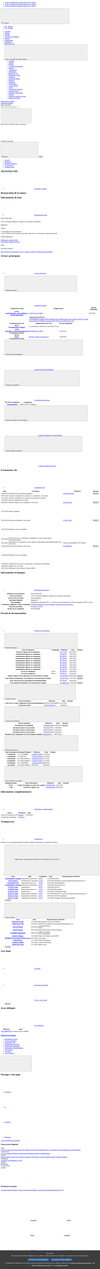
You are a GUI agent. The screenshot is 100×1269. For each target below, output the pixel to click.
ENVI (40, 878)
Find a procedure (6, 105)
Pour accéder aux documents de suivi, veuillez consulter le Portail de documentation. (27, 252)
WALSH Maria (18, 927)
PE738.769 (63, 669)
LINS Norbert (13, 881)
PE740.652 (63, 671)
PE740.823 (63, 660)
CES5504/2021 (50, 785)
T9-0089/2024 (67, 546)
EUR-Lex (21, 817)
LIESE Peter (17, 940)
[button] (30, 1182)
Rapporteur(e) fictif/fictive (37, 317)
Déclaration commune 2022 (9, 240)
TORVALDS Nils (18, 924)
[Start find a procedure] (16, 116)
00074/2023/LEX (49, 705)
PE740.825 (63, 665)
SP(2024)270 (47, 734)
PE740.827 (63, 654)
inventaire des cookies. (61, 1265)
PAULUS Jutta (13, 894)
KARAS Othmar (17, 936)
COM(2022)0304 (68, 493)
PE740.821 (63, 656)
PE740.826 (63, 667)
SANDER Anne (13, 889)
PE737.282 (63, 652)
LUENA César (13, 887)
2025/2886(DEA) (6, 1031)
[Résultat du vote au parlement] (77, 536)
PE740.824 (63, 663)
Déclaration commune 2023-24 (10, 242)
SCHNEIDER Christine (13, 878)
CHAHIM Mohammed (17, 933)
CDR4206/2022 (51, 787)
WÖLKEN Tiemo (18, 922)
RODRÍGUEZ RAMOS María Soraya (18, 938)
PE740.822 (63, 658)
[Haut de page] (16, 1063)
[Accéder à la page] (77, 518)
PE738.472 (63, 673)
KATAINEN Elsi (13, 883)
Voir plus (7, 900)
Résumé (95, 493)
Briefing (21, 815)
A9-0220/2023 (67, 502)
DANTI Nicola (18, 930)
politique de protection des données (81, 1263)
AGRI (41, 881)
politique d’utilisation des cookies (41, 1265)
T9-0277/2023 (67, 520)
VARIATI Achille (18, 942)
